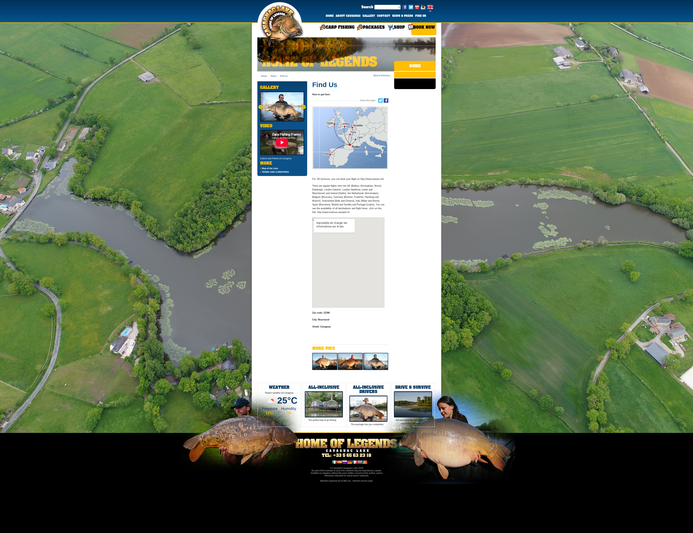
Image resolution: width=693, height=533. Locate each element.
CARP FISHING (340, 27)
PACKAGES (374, 27)
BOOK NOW (424, 27)
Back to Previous (382, 75)
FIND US (420, 16)
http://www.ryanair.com (372, 179)
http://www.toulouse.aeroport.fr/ (333, 212)
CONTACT (383, 16)
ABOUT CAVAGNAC (348, 16)
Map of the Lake (269, 168)
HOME (330, 16)
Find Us (283, 76)
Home (264, 76)
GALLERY (369, 16)
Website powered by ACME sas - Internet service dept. (346, 481)
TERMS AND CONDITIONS (274, 172)
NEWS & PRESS (402, 16)
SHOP (399, 27)
